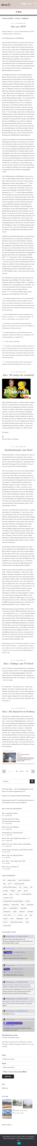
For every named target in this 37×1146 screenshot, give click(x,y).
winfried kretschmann (16, 922)
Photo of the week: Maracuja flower (12, 855)
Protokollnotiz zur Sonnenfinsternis (12, 833)
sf (14, 915)
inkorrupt (8, 952)
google (5, 894)
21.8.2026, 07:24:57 (22, 999)
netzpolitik (23, 908)
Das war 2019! (18, 26)
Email (4, 1063)
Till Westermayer (9, 936)
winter (27, 922)
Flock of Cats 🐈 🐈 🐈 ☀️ (14, 1023)
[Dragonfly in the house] (20, 1110)
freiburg (5, 890)
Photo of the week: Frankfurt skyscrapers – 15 (16, 838)
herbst (17, 894)
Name (4, 1055)
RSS (6, 1046)
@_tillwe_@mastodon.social (10, 1037)
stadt (30, 915)
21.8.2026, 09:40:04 (22, 982)
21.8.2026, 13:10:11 (19, 952)
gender (26, 890)
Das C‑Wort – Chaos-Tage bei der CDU (13, 861)
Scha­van (16, 407)
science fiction (7, 915)
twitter (12, 918)
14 (27, 771)
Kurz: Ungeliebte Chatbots (10, 813)
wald (26, 918)
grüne (11, 894)
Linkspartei (30, 904)
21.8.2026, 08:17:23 (17, 969)
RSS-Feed (5, 1088)
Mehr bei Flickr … (7, 1125)
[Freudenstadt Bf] (7, 1114)
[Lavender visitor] (18, 1113)
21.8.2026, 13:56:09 (22, 936)
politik (15, 911)
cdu (20, 887)
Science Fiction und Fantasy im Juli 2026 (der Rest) (17, 850)
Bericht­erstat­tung (7, 730)
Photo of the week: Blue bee (10, 867)
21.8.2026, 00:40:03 (9, 1025)
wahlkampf (19, 918)
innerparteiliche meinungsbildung (13, 901)
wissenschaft (7, 925)
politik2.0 (22, 911)
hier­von (10, 31)
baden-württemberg (24, 880)
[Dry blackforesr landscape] (7, 1104)
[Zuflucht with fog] (17, 1103)
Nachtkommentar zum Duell (18, 449)
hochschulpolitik (26, 894)
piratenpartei (7, 911)
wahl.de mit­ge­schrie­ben (18, 673)
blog (4, 884)
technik (5, 918)
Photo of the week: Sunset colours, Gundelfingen (16, 844)
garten (19, 890)
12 (17, 771)
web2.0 (5, 922)
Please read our (15, 1072)
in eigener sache (8, 897)
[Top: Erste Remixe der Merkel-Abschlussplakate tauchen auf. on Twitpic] (16, 398)
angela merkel (11, 880)
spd (26, 915)
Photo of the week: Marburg (10, 827)
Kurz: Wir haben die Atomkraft (18, 375)
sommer (20, 915)
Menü (19, 12)
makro (5, 908)
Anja (7, 969)
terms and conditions (20, 1072)
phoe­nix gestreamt (29, 671)
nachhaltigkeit (13, 908)
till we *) (29, 3)
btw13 (10, 884)
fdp (31, 887)
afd (4, 880)
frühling (12, 890)
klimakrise (6, 904)
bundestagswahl (19, 884)
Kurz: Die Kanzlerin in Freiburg (18, 711)
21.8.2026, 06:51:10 (22, 1011)
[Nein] (35, 1140)
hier (24, 677)
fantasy (26, 887)
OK (19, 1143)
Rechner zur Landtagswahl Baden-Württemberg (16, 796)
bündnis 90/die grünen (10, 887)
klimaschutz (15, 904)
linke (22, 904)
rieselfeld (30, 911)
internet (28, 901)
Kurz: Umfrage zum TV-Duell (18, 663)
